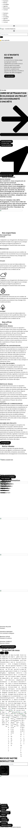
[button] (14, 26)
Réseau (5, 2)
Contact (5, 10)
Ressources (6, 8)
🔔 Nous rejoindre (4, 40)
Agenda (5, 6)
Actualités (6, 4)
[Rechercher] (1, 37)
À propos (5, 1)
